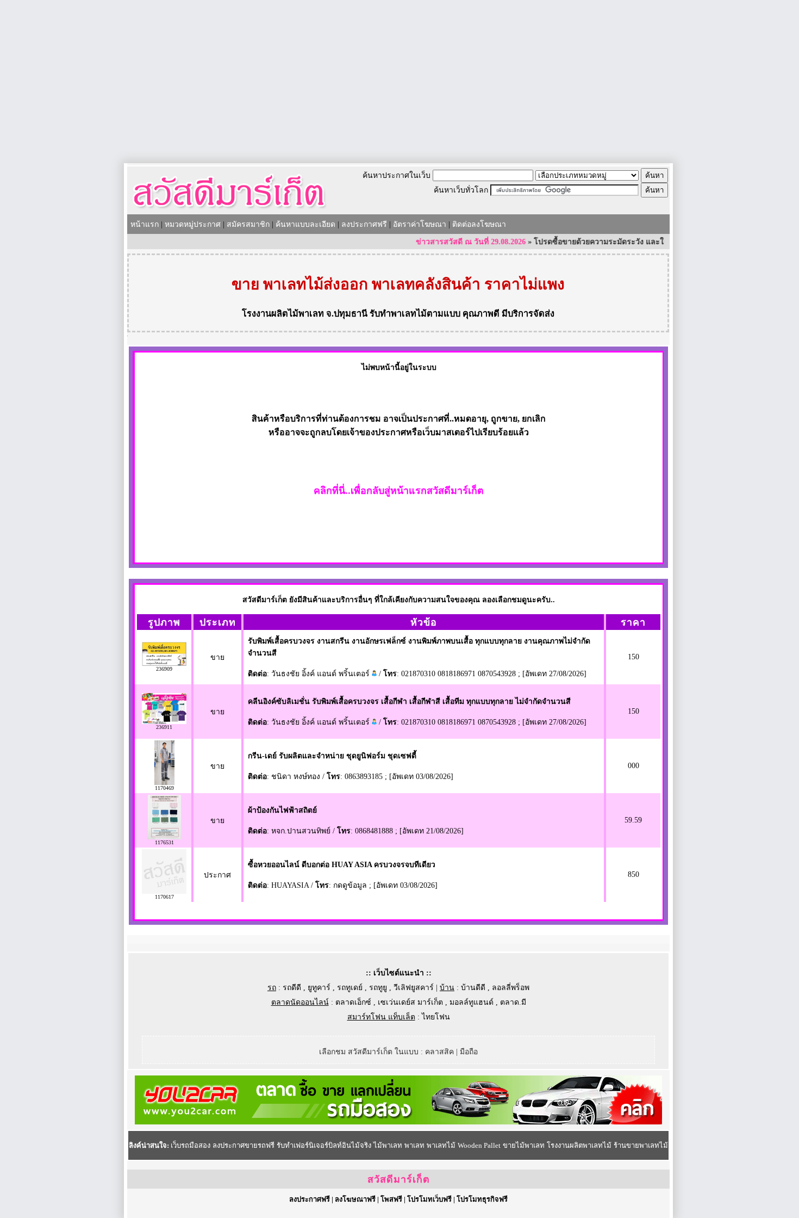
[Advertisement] (399, 81)
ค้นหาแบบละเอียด (305, 224)
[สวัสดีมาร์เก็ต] (229, 210)
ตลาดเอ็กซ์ (353, 1002)
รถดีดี (292, 988)
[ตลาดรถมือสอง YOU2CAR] (398, 1122)
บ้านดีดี (473, 988)
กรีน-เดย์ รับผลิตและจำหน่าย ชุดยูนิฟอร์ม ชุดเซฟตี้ (332, 756)
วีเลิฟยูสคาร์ (414, 988)
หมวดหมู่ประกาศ (193, 224)
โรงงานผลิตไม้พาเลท (283, 313)
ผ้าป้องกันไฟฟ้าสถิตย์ (282, 810)
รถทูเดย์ (350, 988)
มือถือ (469, 1052)
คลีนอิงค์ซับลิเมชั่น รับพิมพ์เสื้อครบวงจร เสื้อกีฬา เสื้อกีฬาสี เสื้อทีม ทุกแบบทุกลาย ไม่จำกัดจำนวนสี (409, 701)
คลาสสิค (439, 1052)
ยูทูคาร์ (319, 988)
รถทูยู (378, 988)
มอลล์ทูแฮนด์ (472, 1002)
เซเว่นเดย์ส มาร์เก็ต (410, 1002)
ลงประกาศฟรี (364, 224)
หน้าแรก (144, 224)
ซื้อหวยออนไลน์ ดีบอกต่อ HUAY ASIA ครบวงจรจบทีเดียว (341, 865)
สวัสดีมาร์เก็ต (398, 1179)
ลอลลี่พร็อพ (510, 988)
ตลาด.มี (513, 1002)
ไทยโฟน (436, 1017)
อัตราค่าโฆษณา (419, 224)
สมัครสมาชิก (248, 224)
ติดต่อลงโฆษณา (479, 224)
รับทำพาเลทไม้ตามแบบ (415, 313)
